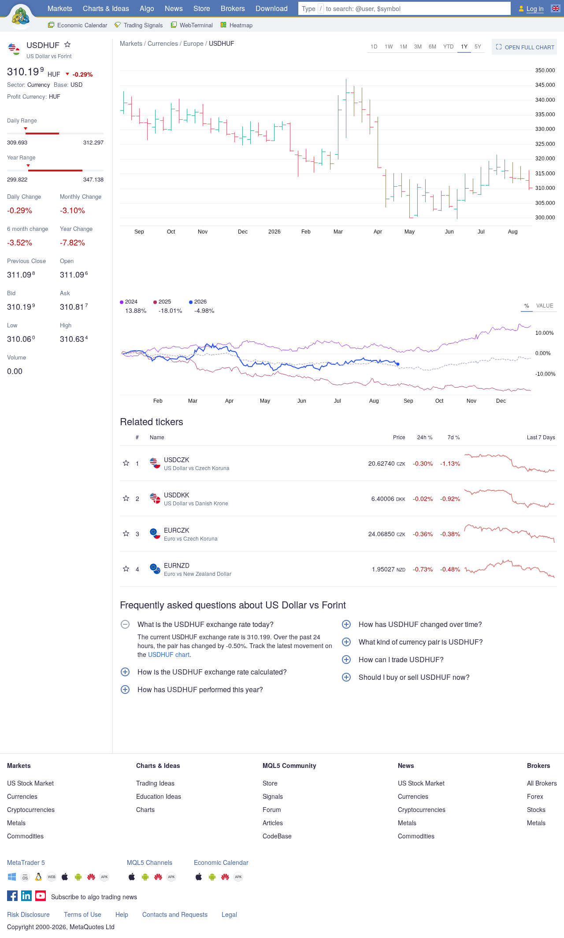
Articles (273, 822)
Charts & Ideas (106, 8)
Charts (145, 809)
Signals (273, 796)
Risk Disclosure (28, 914)
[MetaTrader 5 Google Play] (78, 877)
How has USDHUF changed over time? (420, 624)
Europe (193, 43)
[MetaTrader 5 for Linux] (38, 877)
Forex (535, 796)
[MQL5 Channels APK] (171, 877)
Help (121, 914)
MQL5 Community (289, 765)
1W (389, 46)
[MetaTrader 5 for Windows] (12, 877)
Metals (16, 822)
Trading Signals (143, 25)
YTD (448, 46)
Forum (272, 809)
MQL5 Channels (149, 862)
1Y (464, 46)
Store (201, 8)
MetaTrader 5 (26, 862)
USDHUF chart (168, 654)
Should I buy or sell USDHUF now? (414, 677)
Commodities (25, 835)
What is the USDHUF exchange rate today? (205, 624)
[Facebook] (12, 896)
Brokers (233, 8)
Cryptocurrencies (31, 809)
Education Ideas (158, 796)
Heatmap (241, 25)
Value (544, 305)
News (174, 8)
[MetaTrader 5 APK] (104, 877)
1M (403, 46)
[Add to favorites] (67, 44)
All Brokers (542, 783)
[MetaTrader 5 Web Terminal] (51, 877)
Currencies (163, 43)
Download (272, 8)
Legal (229, 914)
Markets (60, 8)
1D (374, 46)
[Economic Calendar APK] (238, 877)
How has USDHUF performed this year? (200, 689)
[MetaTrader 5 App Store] (65, 877)
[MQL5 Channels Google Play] (145, 877)
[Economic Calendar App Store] (199, 877)
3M (418, 46)
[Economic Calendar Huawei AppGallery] (225, 877)
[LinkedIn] (26, 896)
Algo (147, 8)
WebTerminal (196, 25)
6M (432, 46)
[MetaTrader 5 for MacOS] (25, 877)
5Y (478, 46)
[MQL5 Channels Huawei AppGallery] (158, 877)
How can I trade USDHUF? (401, 659)
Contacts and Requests (175, 914)
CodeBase (277, 835)
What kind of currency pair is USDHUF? (421, 642)
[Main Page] (21, 16)
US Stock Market (30, 783)
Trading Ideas (155, 783)
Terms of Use (82, 914)
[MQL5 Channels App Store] (132, 877)
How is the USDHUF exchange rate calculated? (212, 671)
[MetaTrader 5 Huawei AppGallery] (91, 877)
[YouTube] (40, 896)
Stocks (536, 809)
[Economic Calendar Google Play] (212, 877)
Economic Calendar (82, 25)
